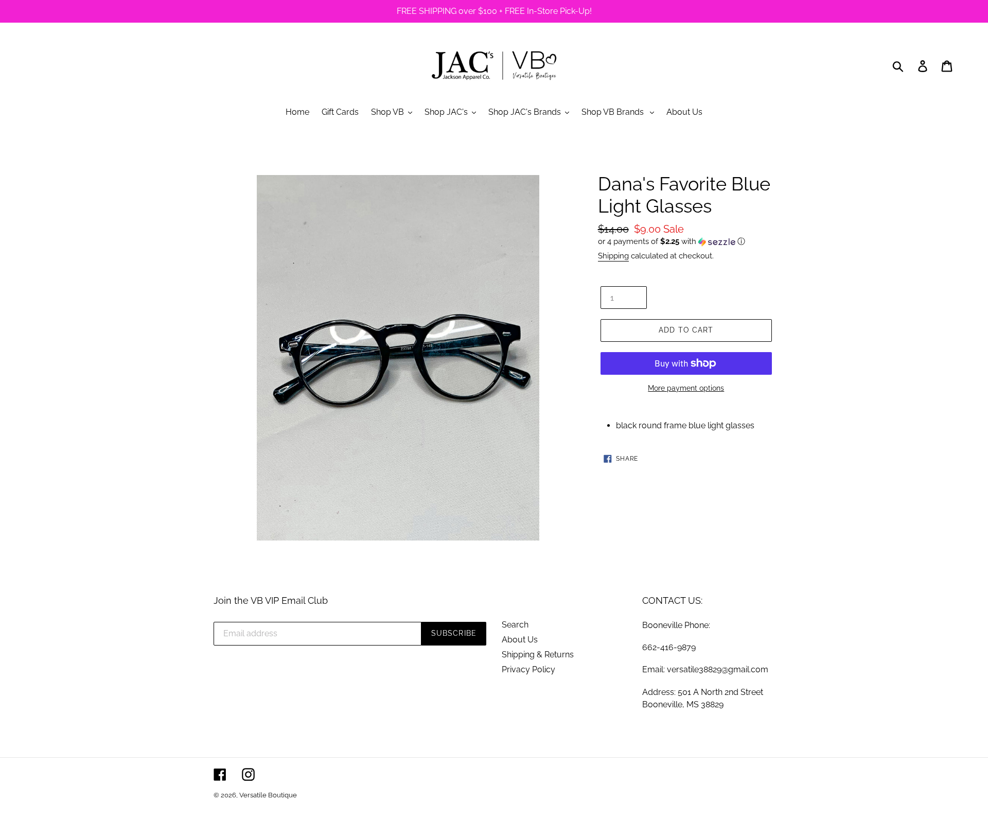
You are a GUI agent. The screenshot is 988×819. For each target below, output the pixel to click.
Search (515, 625)
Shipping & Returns (538, 654)
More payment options (686, 388)
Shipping (613, 255)
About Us (520, 639)
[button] (686, 242)
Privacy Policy (528, 669)
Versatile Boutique (268, 795)
